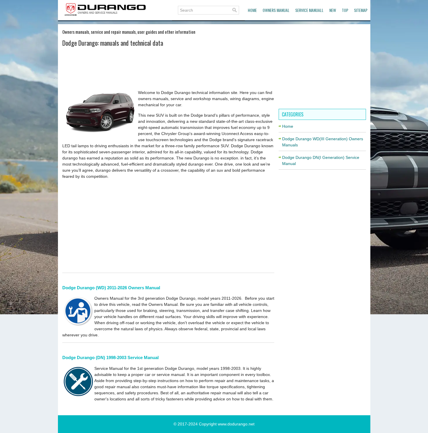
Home (252, 10)
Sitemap (360, 10)
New (332, 10)
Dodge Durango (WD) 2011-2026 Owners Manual (111, 287)
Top (345, 10)
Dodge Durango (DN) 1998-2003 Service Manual (110, 357)
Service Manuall (309, 10)
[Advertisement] (168, 67)
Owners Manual (276, 10)
